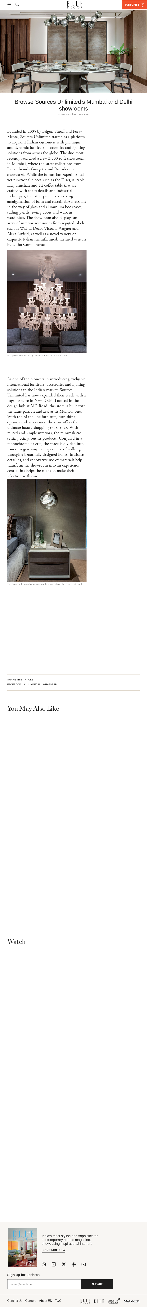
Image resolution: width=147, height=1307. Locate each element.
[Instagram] (44, 1264)
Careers (30, 1300)
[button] (15, 684)
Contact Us (14, 1300)
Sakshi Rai (83, 114)
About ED (45, 1300)
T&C (58, 1300)
